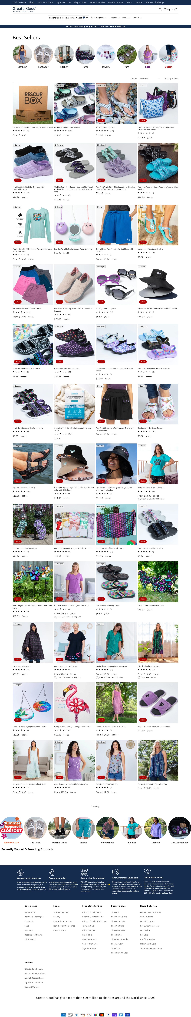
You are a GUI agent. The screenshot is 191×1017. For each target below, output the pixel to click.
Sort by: (133, 78)
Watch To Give (115, 2)
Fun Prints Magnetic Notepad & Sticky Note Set (73, 548)
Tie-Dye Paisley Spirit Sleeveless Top (152, 784)
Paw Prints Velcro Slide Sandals (150, 548)
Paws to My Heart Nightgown (65, 666)
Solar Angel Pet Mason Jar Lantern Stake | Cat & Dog (73, 842)
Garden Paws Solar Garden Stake (151, 606)
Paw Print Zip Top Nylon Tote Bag (109, 841)
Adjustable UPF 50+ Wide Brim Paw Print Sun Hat (157, 309)
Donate (139, 2)
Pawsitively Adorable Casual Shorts (68, 901)
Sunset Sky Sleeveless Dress (107, 961)
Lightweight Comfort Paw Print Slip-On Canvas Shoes (114, 369)
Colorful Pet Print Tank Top (106, 784)
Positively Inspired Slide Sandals (67, 127)
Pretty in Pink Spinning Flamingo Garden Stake (73, 727)
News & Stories (97, 2)
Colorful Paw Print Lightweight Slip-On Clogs (30, 961)
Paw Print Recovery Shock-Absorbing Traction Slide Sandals (158, 188)
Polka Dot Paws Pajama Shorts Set (151, 488)
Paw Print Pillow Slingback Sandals (27, 368)
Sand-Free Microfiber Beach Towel (109, 548)
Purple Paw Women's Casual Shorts (27, 309)
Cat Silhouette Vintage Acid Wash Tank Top (71, 784)
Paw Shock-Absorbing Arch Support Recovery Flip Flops (157, 902)
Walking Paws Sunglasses (106, 309)
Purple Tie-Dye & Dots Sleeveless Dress (28, 841)
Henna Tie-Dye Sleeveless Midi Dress (110, 727)
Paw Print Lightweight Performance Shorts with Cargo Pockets (115, 429)
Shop (31, 2)
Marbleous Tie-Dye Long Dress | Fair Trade (30, 784)
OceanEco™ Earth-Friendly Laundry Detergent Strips (72, 429)
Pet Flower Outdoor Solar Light (25, 548)
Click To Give (19, 2)
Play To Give (80, 2)
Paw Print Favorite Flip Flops (107, 606)
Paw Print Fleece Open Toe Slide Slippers (154, 727)
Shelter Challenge (155, 2)
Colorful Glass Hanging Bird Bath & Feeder (30, 727)
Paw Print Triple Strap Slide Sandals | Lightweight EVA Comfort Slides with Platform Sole (115, 188)
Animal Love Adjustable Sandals (150, 249)
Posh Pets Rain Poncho (22, 666)
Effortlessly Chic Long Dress (149, 666)
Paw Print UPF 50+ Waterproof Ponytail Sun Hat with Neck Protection (115, 489)
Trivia (129, 2)
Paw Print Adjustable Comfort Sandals (28, 428)
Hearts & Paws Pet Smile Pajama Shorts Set (71, 606)
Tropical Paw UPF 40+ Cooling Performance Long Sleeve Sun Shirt (32, 250)
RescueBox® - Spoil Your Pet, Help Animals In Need (33, 127)
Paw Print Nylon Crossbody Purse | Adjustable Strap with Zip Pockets (156, 128)
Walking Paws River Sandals (24, 488)
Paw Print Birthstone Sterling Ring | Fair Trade (156, 841)
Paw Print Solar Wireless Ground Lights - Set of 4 (157, 961)
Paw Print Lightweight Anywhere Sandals (154, 368)
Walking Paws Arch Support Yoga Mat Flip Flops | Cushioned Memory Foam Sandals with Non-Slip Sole (73, 189)
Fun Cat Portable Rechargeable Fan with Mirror (73, 249)
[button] (160, 9)
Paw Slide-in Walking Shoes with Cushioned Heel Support (73, 310)
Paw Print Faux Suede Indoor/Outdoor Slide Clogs (32, 901)
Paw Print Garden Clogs (105, 901)
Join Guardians (45, 2)
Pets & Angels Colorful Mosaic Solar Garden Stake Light (32, 607)
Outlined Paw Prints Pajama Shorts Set (111, 666)
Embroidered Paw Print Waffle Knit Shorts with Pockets (114, 250)
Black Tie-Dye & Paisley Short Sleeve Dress (71, 961)
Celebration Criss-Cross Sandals (150, 428)
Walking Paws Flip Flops (105, 127)
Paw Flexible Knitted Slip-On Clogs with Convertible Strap (28, 188)
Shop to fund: (65, 17)
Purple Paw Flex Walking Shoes (66, 368)
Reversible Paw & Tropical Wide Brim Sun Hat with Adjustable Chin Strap (74, 489)
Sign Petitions (63, 2)
